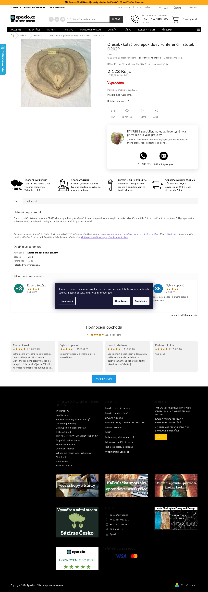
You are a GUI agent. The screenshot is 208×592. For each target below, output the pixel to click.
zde (110, 292)
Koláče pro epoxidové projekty (42, 252)
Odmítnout (121, 301)
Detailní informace (116, 101)
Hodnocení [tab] (31, 201)
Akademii (171, 234)
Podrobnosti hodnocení (149, 57)
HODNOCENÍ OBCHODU (35, 7)
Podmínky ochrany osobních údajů (73, 419)
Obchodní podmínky (66, 423)
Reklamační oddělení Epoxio (119, 442)
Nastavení (67, 301)
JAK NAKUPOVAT (57, 7)
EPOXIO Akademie (114, 417)
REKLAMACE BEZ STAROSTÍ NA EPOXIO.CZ (77, 436)
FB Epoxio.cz (116, 529)
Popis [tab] (16, 201)
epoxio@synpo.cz (119, 514)
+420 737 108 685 (155, 19)
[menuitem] (15, 29)
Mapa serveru (62, 461)
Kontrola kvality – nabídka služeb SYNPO (125, 422)
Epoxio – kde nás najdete (118, 408)
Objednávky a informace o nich (120, 437)
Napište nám (143, 7)
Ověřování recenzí (65, 448)
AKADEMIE (61, 457)
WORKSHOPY (124, 7)
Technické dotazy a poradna (119, 446)
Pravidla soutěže (64, 465)
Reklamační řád (63, 431)
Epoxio (113, 534)
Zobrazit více (104, 379)
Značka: (173, 57)
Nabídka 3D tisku (113, 427)
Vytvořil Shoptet (189, 585)
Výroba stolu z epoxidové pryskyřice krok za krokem (133, 234)
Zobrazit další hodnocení (183, 314)
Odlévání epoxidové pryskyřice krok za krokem (104, 237)
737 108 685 (144, 164)
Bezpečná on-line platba (68, 440)
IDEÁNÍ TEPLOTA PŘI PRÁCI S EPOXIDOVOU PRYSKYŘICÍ (169, 421)
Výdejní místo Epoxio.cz (117, 451)
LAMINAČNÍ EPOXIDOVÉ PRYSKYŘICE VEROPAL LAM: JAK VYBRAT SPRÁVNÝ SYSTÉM (173, 411)
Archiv (160, 436)
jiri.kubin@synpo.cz (164, 164)
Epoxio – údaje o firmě (116, 413)
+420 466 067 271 (119, 519)
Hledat (116, 19)
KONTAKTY (16, 7)
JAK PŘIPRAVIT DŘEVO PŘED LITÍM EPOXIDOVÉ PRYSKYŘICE (172, 429)
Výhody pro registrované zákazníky (73, 452)
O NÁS (108, 432)
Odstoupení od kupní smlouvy (71, 427)
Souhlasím (141, 301)
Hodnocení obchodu (104, 327)
